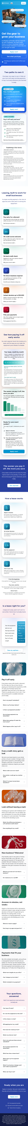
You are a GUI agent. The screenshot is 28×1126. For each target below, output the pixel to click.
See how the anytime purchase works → (13, 140)
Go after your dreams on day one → (12, 282)
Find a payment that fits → (10, 321)
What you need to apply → (10, 301)
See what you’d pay (14, 56)
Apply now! (14, 52)
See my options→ (14, 650)
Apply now (14, 1097)
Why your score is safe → (9, 262)
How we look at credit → (9, 243)
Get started (23, 3)
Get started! (14, 485)
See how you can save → (9, 223)
